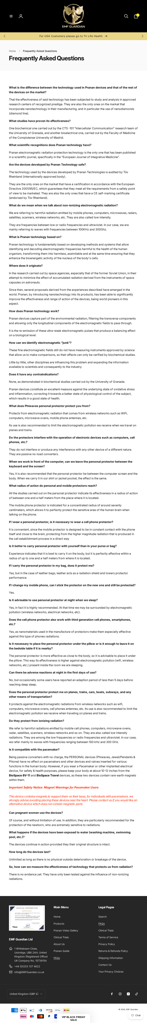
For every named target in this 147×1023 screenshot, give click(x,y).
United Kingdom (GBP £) (24, 993)
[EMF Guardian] (27, 929)
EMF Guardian (132, 1009)
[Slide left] (4, 36)
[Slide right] (142, 36)
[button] (11, 16)
